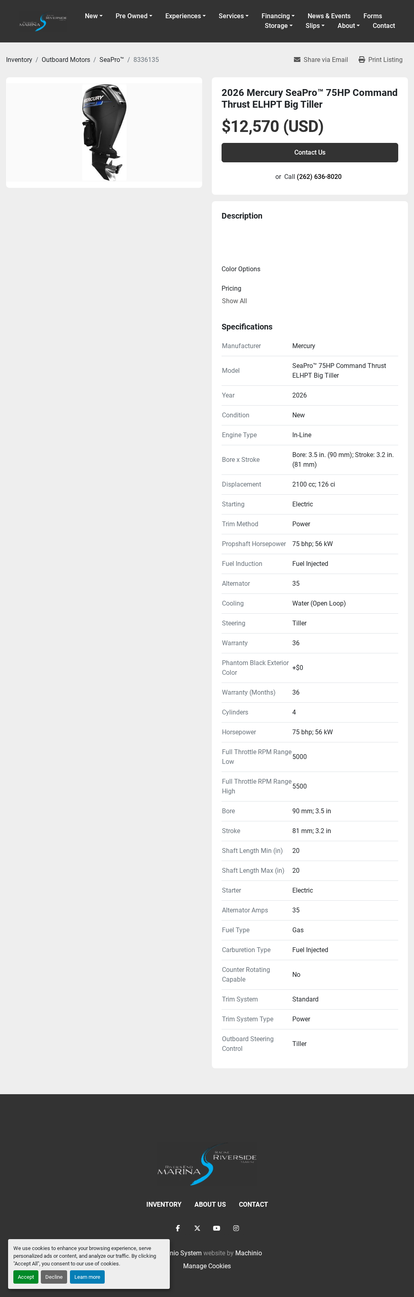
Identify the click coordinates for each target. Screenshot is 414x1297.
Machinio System (177, 1253)
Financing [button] (276, 16)
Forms (372, 16)
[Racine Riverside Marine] (207, 1163)
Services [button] (231, 16)
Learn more (87, 1277)
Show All (234, 301)
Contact (384, 26)
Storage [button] (276, 26)
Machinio (248, 1253)
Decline (54, 1277)
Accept (26, 1277)
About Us (210, 1204)
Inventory (164, 1204)
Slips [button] (313, 26)
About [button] (346, 26)
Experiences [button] (183, 16)
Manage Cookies (207, 1266)
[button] (134, 16)
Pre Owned (132, 16)
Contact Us (309, 152)
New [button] (91, 16)
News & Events (329, 16)
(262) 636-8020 (319, 177)
